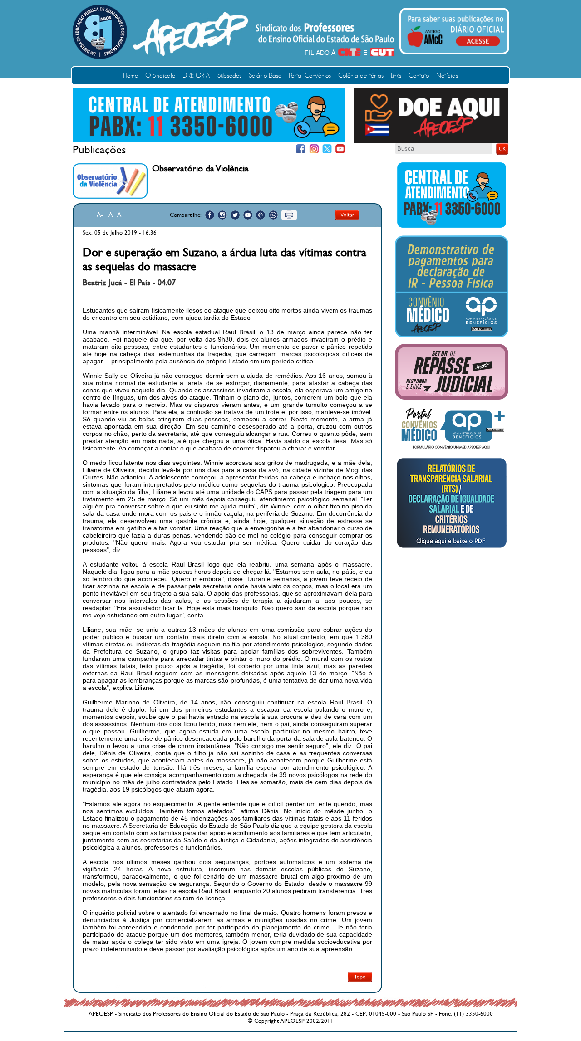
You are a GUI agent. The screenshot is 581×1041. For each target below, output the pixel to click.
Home (130, 75)
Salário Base (265, 75)
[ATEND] (451, 227)
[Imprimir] (289, 215)
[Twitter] (327, 149)
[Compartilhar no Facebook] (209, 215)
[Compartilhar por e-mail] (260, 215)
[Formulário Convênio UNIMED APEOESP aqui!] (451, 449)
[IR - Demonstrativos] (451, 335)
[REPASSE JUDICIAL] (451, 397)
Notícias (447, 75)
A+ (121, 215)
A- (100, 215)
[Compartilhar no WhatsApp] (273, 215)
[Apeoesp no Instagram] (222, 215)
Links (396, 75)
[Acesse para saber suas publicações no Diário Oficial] (456, 48)
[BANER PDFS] (451, 548)
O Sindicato (160, 75)
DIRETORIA (196, 75)
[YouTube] (340, 149)
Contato (419, 75)
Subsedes (229, 75)
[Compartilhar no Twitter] (235, 215)
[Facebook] (300, 149)
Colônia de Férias (361, 75)
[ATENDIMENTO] (209, 140)
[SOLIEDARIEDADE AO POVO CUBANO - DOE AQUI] (431, 141)
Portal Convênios (310, 75)
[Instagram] (314, 149)
